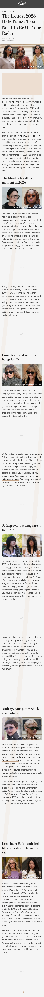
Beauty (5, 11)
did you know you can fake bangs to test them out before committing (21, 476)
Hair (12, 11)
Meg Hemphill (9, 38)
